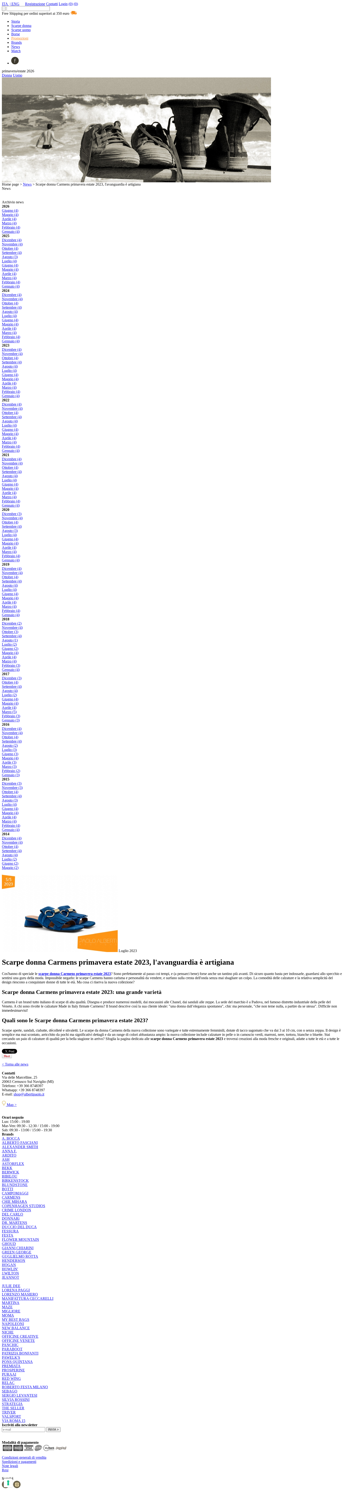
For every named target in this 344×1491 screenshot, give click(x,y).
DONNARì (10, 1218)
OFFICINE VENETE (18, 1341)
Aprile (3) (9, 762)
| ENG (14, 4)
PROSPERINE (13, 1370)
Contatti (52, 4)
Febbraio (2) (11, 771)
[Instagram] (17, 1487)
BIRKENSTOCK (15, 1181)
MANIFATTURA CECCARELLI (27, 1299)
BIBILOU (9, 1176)
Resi (5, 1470)
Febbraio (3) (11, 665)
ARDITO (9, 1155)
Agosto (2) (10, 745)
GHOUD (9, 1244)
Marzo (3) (9, 767)
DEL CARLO (12, 1214)
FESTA (7, 1235)
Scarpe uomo (21, 30)
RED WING (11, 1379)
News (15, 47)
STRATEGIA (12, 1404)
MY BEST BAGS (15, 1320)
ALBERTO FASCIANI (20, 1143)
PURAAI (9, 1374)
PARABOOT (12, 1349)
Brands (16, 42)
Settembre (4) (12, 253)
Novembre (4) (12, 244)
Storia (15, 21)
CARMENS (11, 1197)
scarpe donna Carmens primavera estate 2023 (74, 974)
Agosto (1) (10, 640)
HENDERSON (13, 1261)
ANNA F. (9, 1151)
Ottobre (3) (10, 632)
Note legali (10, 1466)
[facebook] (15, 63)
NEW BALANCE (16, 1328)
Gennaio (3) (11, 720)
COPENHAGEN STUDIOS (23, 1206)
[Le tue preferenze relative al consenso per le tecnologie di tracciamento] (8, 1482)
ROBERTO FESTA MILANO (25, 1387)
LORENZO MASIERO (20, 1294)
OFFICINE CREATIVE (20, 1336)
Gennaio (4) (11, 232)
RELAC (8, 1383)
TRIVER (9, 1412)
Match (16, 51)
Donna (7, 75)
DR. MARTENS (14, 1223)
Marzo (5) (9, 712)
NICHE (8, 1332)
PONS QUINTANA (17, 1362)
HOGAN (9, 1265)
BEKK (7, 1168)
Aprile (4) (9, 219)
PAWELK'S (11, 1357)
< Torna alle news (15, 1064)
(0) (71, 4)
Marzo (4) (9, 223)
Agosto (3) (10, 257)
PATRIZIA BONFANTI (20, 1353)
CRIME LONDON (16, 1210)
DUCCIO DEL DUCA (19, 1227)
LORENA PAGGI (16, 1290)
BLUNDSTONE (15, 1185)
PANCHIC (10, 1345)
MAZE (7, 1307)
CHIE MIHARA (14, 1202)
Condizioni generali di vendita (24, 1457)
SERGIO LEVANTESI (19, 1395)
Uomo (17, 75)
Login (63, 4)
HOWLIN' (10, 1269)
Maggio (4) (10, 215)
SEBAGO (9, 1391)
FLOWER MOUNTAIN (20, 1240)
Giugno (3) (10, 754)
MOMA (8, 1315)
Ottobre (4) (10, 248)
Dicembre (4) (12, 240)
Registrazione (35, 4)
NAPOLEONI (13, 1324)
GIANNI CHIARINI (17, 1248)
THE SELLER (13, 1408)
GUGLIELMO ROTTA (20, 1256)
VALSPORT (11, 1416)
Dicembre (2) (12, 623)
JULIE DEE (11, 1286)
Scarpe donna (21, 26)
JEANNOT (10, 1277)
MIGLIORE (11, 1311)
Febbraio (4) (11, 227)
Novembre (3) (12, 788)
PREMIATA (11, 1366)
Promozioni (19, 38)
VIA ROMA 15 (13, 1421)
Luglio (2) (9, 644)
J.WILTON (10, 1273)
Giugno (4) (10, 210)
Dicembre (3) (12, 514)
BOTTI (7, 1189)
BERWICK (10, 1172)
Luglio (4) (9, 261)
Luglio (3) (9, 750)
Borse (15, 34)
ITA (5, 4)
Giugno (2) (10, 649)
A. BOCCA (11, 1138)
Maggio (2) (10, 868)
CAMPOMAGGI (15, 1193)
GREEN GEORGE (16, 1252)
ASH (6, 1159)
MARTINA (10, 1303)
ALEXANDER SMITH (20, 1147)
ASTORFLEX (13, 1164)
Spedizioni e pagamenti (19, 1462)
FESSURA (10, 1231)
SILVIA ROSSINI (15, 1400)
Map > (11, 1105)
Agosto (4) (10, 312)
